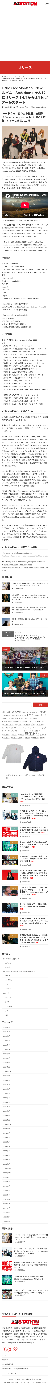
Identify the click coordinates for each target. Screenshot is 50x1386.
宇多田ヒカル (6, 737)
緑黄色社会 (35, 738)
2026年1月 (6, 1058)
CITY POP (41, 711)
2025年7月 (6, 1084)
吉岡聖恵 (43, 734)
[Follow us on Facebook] (4, 1349)
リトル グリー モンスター (24, 639)
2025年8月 (6, 1080)
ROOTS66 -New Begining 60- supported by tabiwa (19, 971)
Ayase (24, 712)
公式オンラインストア (9, 1373)
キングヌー (14, 728)
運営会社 (5, 1360)
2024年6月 (6, 1142)
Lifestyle (7, 967)
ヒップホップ (6, 734)
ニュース (6, 993)
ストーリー (7, 975)
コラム (7, 984)
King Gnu (11, 718)
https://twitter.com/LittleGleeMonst (18, 565)
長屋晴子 (42, 737)
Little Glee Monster (31, 635)
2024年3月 (6, 1155)
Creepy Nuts (6, 715)
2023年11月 (7, 1173)
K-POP (4, 718)
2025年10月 (7, 1071)
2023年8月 (6, 1186)
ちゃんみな (5, 724)
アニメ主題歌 (13, 724)
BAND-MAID (31, 712)
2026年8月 (6, 1027)
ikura (24, 715)
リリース (18, 633)
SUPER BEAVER (23, 718)
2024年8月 (6, 1133)
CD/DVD (8, 963)
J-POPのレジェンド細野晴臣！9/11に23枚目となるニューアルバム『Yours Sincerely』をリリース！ (31, 1237)
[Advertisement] (25, 34)
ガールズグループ (24, 724)
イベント (8, 997)
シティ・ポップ (38, 727)
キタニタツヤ (6, 728)
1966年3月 (6, 1217)
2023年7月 (6, 1190)
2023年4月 (6, 1195)
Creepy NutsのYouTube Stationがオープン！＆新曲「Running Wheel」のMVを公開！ (34, 844)
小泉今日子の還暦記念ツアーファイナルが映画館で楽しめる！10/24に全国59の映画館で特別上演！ (34, 830)
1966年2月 (6, 1221)
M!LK (16, 718)
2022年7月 (6, 1204)
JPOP (44, 715)
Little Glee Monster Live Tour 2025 (27, 637)
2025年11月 (7, 1067)
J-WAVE (37, 715)
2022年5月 (6, 1208)
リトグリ (42, 637)
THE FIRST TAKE (35, 718)
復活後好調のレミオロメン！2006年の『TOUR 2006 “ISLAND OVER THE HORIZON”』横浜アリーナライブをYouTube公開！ (30, 597)
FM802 (18, 715)
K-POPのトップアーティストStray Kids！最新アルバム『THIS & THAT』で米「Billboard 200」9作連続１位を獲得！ (31, 1251)
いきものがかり (39, 721)
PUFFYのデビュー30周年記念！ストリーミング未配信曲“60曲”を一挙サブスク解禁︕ (33, 858)
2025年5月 (6, 1093)
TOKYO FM (7, 721)
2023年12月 (7, 1168)
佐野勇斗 (21, 734)
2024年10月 (7, 1124)
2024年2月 (6, 1160)
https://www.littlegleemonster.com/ (18, 553)
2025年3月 (6, 1102)
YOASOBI (23, 721)
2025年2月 (6, 1107)
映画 (6, 1015)
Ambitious (20, 635)
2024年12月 (7, 1115)
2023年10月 (7, 1177)
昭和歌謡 (27, 737)
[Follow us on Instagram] (15, 1349)
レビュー (8, 989)
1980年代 (16, 711)
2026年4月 (6, 1045)
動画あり (37, 639)
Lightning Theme (24, 1382)
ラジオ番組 (8, 1006)
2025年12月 (7, 1062)
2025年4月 (6, 1098)
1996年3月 (6, 1212)
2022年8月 (6, 1199)
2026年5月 (6, 1040)
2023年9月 (6, 1182)
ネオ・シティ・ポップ (26, 731)
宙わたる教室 (21, 640)
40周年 (9, 712)
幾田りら (21, 737)
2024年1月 (6, 1164)
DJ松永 (13, 715)
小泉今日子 (14, 737)
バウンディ (37, 731)
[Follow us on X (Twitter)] (9, 1349)
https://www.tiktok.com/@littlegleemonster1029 (26, 562)
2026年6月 (6, 1036)
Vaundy (16, 721)
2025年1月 (6, 1111)
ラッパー (14, 734)
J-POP (30, 715)
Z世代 (30, 721)
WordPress (13, 1382)
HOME (4, 1355)
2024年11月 (7, 1120)
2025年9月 (6, 1076)
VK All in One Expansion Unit (39, 1382)
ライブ (7, 1002)
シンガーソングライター (10, 731)
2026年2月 (6, 1054)
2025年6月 (6, 1089)
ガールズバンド (37, 724)
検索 (40, 705)
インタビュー (9, 980)
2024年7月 (6, 1137)
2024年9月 (6, 1129)
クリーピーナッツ (23, 728)
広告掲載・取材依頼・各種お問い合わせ (15, 1369)
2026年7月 (6, 1032)
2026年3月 (6, 1049)
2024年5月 (6, 1146)
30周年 (4, 712)
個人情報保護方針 (7, 1364)
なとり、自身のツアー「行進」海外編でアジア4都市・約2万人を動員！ (33, 906)
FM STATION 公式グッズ (11, 959)
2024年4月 (6, 1151)
